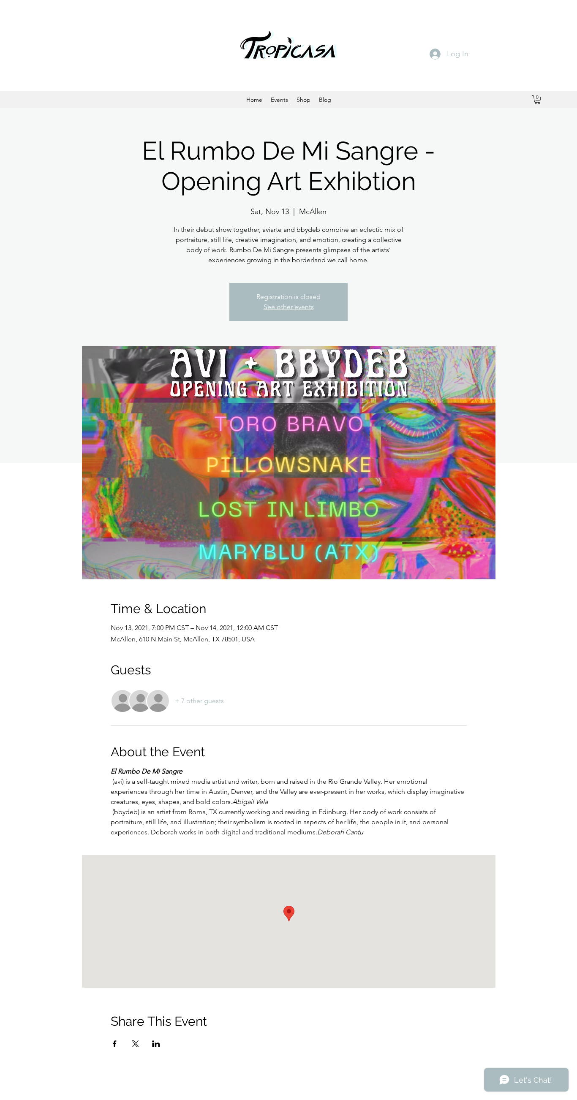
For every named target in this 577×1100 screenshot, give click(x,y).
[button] (537, 99)
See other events (289, 307)
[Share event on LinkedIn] (156, 1043)
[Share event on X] (135, 1043)
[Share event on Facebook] (115, 1043)
